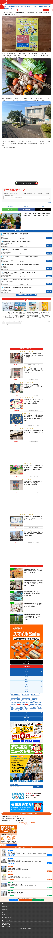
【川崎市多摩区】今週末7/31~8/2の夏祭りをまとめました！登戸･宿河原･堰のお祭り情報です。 (33, 355)
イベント (46, 10)
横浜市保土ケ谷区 (21, 697)
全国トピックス (4, 10)
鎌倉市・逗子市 (33, 707)
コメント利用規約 (47, 202)
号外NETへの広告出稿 (7, 912)
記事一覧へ (26, 207)
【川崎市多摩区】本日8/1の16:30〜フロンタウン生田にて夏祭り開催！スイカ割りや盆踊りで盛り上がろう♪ (33, 401)
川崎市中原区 (21, 702)
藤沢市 (26, 707)
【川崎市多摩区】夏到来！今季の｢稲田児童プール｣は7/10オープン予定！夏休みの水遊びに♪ (33, 518)
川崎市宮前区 (13, 702)
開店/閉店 (20, 10)
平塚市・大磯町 (14, 709)
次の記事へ (42, 207)
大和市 (25, 704)
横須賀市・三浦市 (29, 702)
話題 (41, 10)
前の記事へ (11, 207)
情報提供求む (5, 909)
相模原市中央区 (38, 702)
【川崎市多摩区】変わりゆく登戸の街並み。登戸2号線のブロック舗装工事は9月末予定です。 (33, 533)
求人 (15, 10)
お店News (26, 10)
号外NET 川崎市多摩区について (9, 920)
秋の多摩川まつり (17, 322)
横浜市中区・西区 (25, 694)
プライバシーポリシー (7, 917)
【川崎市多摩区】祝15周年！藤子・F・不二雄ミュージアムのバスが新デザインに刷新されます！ (33, 593)
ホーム (4, 903)
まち (38, 10)
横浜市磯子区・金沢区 (15, 699)
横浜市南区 (30, 697)
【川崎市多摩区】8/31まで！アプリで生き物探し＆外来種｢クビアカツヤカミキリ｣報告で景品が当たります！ (33, 571)
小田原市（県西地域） (23, 709)
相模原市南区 (15, 704)
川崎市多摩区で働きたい (21, 230)
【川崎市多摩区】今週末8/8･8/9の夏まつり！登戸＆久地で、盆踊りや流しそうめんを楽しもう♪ (33, 370)
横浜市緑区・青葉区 (35, 694)
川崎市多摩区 (34, 699)
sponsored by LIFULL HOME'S (32, 847)
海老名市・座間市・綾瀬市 (35, 704)
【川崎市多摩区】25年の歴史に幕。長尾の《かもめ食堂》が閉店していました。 (33, 432)
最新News (11, 10)
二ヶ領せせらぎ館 (9, 322)
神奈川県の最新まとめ (15, 694)
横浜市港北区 (13, 697)
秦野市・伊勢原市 (19, 707)
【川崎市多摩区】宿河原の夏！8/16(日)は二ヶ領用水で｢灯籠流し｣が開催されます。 (33, 386)
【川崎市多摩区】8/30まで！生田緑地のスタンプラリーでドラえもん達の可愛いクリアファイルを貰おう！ (33, 605)
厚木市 (12, 707)
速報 (50, 10)
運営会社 (5, 906)
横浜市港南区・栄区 (26, 699)
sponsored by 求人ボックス (33, 230)
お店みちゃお (32, 10)
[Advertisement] (26, 337)
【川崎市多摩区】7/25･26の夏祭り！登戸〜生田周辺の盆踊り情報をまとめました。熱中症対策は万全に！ (33, 483)
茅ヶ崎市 (40, 707)
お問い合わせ (5, 914)
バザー (4, 322)
